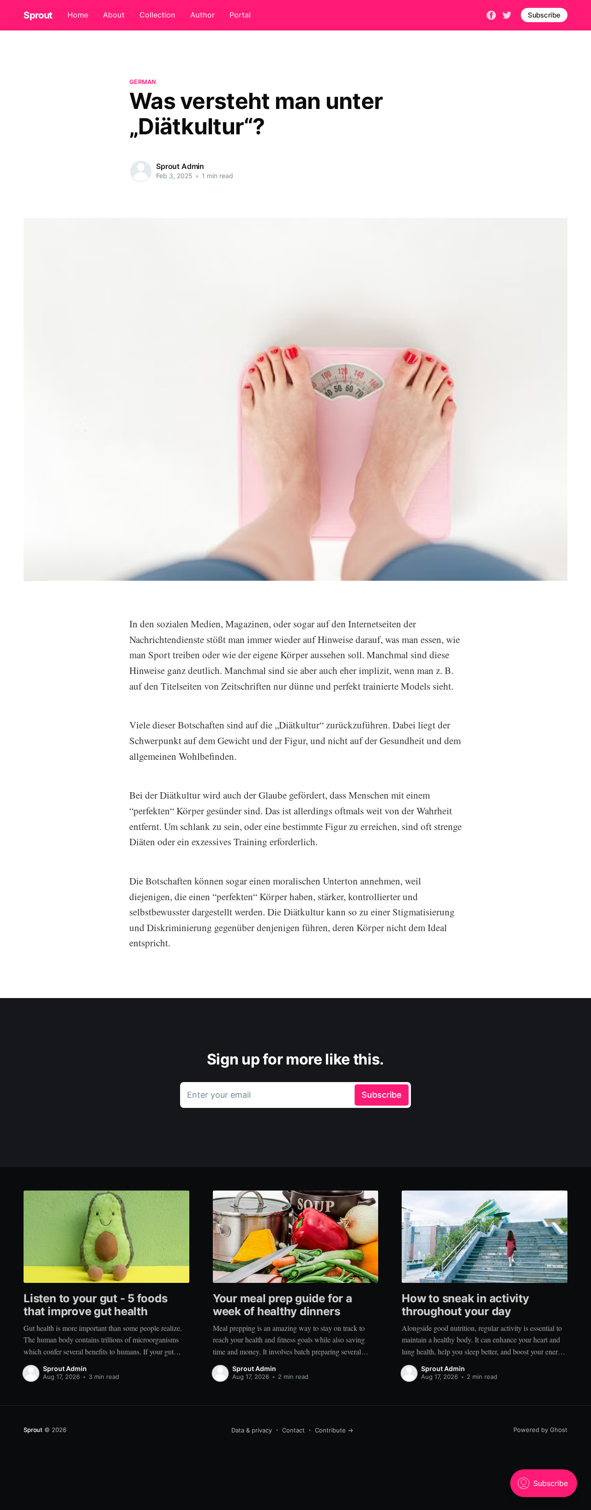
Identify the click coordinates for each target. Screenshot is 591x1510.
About (114, 14)
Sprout (38, 15)
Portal (240, 14)
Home (77, 14)
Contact (293, 1430)
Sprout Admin (180, 166)
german (143, 81)
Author (202, 14)
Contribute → (334, 1430)
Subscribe (544, 15)
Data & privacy (251, 1430)
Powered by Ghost (540, 1429)
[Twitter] (507, 14)
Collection (157, 14)
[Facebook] (491, 14)
